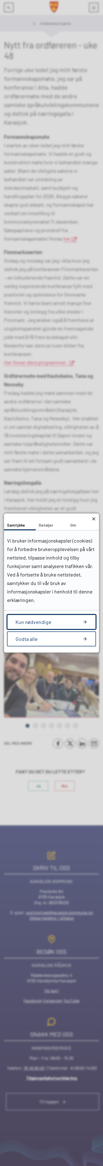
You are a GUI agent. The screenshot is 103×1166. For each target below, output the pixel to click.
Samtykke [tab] (16, 525)
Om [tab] (73, 525)
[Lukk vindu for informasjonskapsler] (93, 518)
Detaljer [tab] (46, 525)
